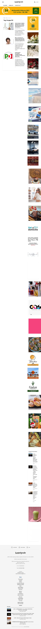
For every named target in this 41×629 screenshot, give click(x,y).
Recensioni (20, 589)
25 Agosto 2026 (23, 615)
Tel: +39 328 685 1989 (20, 568)
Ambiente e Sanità (20, 584)
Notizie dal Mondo (20, 595)
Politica (20, 581)
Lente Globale (20, 598)
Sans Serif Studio (26, 626)
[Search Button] (34, 2)
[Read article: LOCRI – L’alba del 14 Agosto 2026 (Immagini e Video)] (9, 618)
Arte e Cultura (20, 587)
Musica (20, 591)
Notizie (20, 592)
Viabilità (20, 605)
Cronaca (20, 580)
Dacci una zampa (20, 603)
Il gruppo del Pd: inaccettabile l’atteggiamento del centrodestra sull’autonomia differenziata (20, 54)
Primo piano (20, 579)
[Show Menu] (2, 2)
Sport (21, 585)
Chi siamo (5, 5)
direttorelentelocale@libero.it (20, 573)
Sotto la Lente (20, 599)
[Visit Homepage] (19, 2)
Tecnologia (20, 600)
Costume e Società (20, 583)
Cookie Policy (18, 5)
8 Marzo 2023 (18, 57)
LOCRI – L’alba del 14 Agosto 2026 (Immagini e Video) (35, 485)
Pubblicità (11, 5)
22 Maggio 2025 (18, 28)
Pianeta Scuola (20, 588)
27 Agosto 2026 (23, 611)
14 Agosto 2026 (23, 619)
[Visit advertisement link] (20, 11)
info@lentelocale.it (20, 572)
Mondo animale (20, 602)
